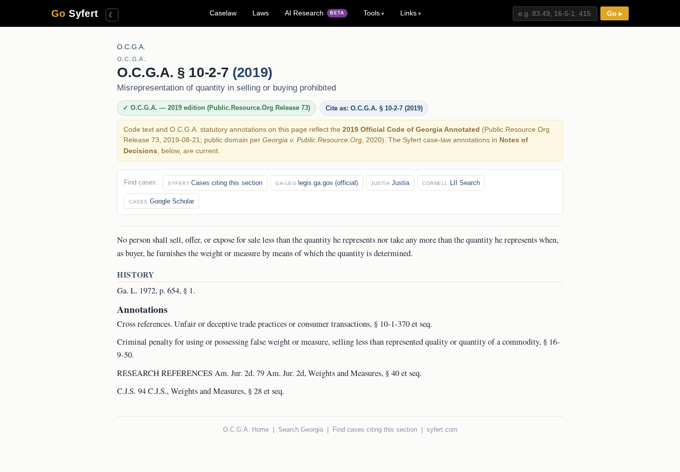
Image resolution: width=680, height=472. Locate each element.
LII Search (451, 183)
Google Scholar (161, 201)
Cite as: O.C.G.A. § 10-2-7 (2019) (374, 108)
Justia (390, 183)
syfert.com (442, 429)
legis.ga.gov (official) (316, 183)
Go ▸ (614, 13)
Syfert (75, 13)
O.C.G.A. (131, 47)
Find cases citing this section (375, 429)
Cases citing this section (215, 183)
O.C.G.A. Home (246, 429)
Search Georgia (300, 429)
